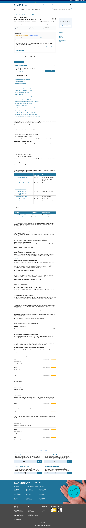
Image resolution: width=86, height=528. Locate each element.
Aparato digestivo (16, 489)
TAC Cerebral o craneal (29, 490)
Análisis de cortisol (41, 499)
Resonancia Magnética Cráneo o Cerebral (22, 182)
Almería (60, 36)
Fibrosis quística (28, 494)
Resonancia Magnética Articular (20, 180)
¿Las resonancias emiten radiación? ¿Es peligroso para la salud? (26, 99)
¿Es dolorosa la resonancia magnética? (22, 105)
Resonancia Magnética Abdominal (21, 177)
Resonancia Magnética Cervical (22, 466)
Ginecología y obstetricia (17, 494)
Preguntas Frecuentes (19, 94)
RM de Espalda (22, 47)
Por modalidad (17, 86)
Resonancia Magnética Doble (20, 200)
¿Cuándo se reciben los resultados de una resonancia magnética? (27, 114)
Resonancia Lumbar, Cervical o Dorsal (21, 202)
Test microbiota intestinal (42, 489)
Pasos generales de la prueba (20, 81)
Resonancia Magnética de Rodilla (21, 196)
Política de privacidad (31, 512)
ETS (18, 9)
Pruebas (33, 9)
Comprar (49, 70)
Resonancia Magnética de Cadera (21, 184)
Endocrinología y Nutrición (17, 493)
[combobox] (62, 9)
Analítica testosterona (42, 494)
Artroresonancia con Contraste (20, 216)
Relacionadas (43, 450)
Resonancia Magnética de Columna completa (23, 186)
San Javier (61, 32)
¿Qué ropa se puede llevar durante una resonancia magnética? (26, 107)
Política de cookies (31, 514)
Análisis (15, 9)
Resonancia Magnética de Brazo (52, 466)
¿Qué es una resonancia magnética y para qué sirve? (24, 77)
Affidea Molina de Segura (21, 65)
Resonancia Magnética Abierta (20, 214)
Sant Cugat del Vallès (62, 40)
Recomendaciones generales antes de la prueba (23, 90)
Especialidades (37, 9)
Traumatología (16, 498)
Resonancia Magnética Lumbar (21, 454)
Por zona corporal (18, 85)
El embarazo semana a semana (19, 511)
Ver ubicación (20, 71)
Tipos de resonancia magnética (20, 83)
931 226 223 (66, 23)
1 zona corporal (19, 40)
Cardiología (15, 490)
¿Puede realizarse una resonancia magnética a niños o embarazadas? (27, 116)
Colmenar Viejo (61, 33)
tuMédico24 (40, 37)
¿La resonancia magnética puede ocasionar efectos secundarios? (27, 101)
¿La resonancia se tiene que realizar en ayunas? (23, 97)
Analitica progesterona (42, 495)
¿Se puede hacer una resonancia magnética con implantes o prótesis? (27, 108)
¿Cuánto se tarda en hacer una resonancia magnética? (24, 96)
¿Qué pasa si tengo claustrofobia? (21, 110)
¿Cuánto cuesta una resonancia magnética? (23, 92)
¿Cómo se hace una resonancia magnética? (22, 79)
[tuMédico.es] (20, 5)
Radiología (22, 9)
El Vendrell (61, 37)
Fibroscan (27, 495)
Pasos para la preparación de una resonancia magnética (25, 88)
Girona (60, 41)
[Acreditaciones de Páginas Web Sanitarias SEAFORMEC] (53, 510)
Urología (15, 499)
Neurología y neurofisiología (18, 495)
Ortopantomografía (29, 493)
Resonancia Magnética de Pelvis (20, 191)
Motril (60, 42)
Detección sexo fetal (29, 499)
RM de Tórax (38, 47)
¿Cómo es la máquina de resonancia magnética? (23, 103)
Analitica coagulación (42, 498)
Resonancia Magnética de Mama (20, 189)
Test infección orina (41, 490)
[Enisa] (59, 510)
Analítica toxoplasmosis (42, 493)
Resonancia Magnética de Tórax (20, 198)
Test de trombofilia (28, 489)
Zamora (60, 35)
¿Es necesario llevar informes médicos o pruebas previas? (25, 112)
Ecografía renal (28, 498)
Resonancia (28, 9)
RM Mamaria (48, 46)
